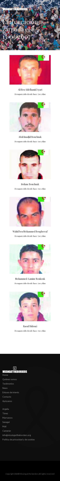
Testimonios (8, 383)
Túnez (5, 413)
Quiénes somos (9, 379)
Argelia (5, 409)
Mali (4, 426)
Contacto (6, 396)
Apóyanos (7, 401)
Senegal (6, 422)
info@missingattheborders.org (16, 435)
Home (5, 375)
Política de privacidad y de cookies (18, 439)
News (5, 388)
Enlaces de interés (10, 392)
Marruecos (7, 417)
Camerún (6, 431)
